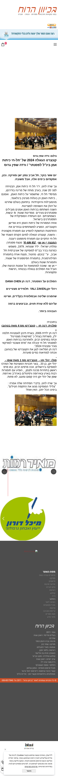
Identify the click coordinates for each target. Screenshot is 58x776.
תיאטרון (52, 581)
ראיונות (52, 590)
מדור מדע (51, 616)
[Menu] (55, 45)
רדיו (53, 596)
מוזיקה (52, 578)
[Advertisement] (29, 79)
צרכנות (52, 607)
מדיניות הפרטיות (31, 766)
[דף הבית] (37, 11)
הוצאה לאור (50, 602)
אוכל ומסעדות (49, 605)
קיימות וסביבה (49, 610)
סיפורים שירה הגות (47, 575)
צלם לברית (50, 587)
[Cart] (3, 45)
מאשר (29, 771)
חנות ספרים (50, 613)
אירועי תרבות (49, 584)
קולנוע (52, 593)
